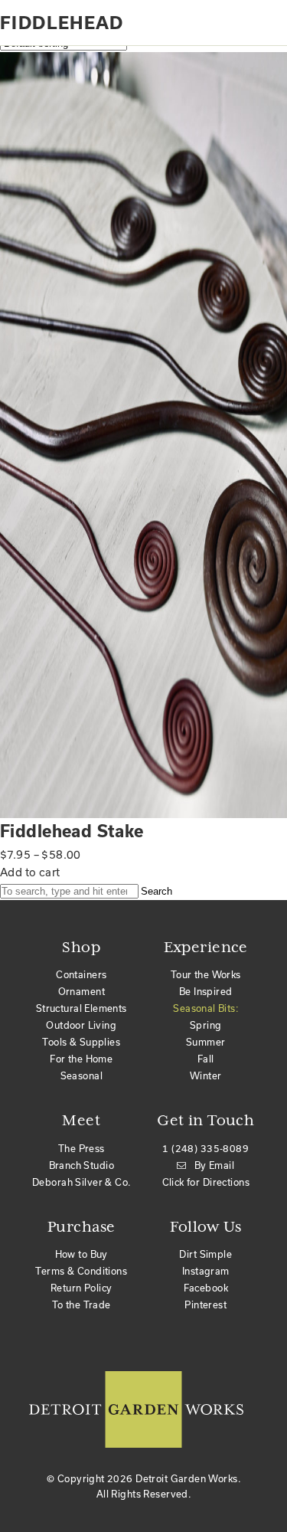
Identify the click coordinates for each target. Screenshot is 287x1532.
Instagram (206, 1270)
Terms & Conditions (81, 1270)
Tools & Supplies (81, 1041)
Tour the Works (206, 974)
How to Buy (81, 1254)
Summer (206, 1041)
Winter (206, 1075)
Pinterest (205, 1304)
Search (156, 891)
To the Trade (81, 1304)
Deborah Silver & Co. (81, 1182)
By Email (214, 1165)
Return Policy (81, 1287)
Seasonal (81, 1075)
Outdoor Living (81, 1025)
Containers (81, 974)
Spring (206, 1025)
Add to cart (30, 872)
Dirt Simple (205, 1254)
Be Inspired (206, 991)
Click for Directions (205, 1182)
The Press (81, 1148)
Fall (205, 1058)
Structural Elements (81, 1008)
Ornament (81, 991)
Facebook (206, 1287)
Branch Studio (81, 1165)
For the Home (81, 1058)
